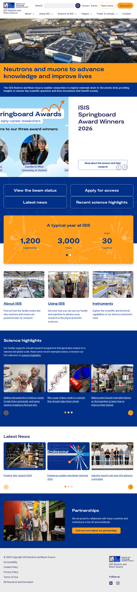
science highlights (31, 355)
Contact (126, 13)
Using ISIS (44, 13)
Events (94, 5)
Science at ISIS (66, 13)
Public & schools (105, 13)
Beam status (107, 5)
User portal (125, 5)
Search (39, 5)
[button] (66, 255)
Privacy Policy (11, 572)
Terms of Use (11, 577)
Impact (85, 13)
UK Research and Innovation (18, 582)
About (28, 13)
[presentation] (118, 167)
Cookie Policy (11, 567)
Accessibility (10, 562)
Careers (86, 5)
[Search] (77, 5)
